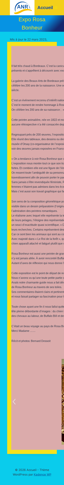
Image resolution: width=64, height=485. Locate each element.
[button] (14, 401)
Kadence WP (42, 474)
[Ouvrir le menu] (56, 7)
